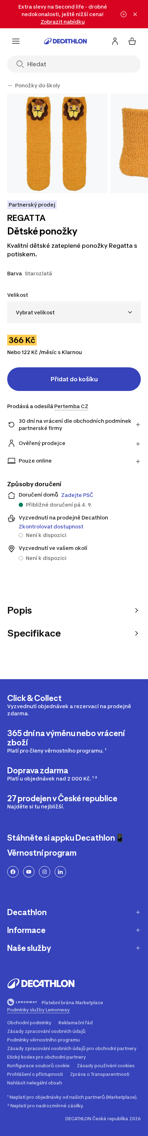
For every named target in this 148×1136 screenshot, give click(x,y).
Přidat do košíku (74, 379)
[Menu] (15, 41)
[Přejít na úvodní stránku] (65, 41)
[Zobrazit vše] (10, 85)
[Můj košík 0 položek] (132, 41)
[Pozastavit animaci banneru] (123, 14)
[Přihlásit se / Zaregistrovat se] (115, 41)
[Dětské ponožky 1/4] (57, 143)
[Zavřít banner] (135, 14)
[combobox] (74, 312)
